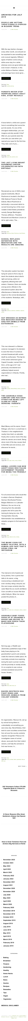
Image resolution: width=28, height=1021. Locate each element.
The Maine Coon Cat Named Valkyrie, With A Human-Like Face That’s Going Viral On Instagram (13, 546)
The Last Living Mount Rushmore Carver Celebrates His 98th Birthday (13, 165)
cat (7, 609)
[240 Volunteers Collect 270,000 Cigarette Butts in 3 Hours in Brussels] (14, 777)
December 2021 (9, 882)
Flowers (6, 964)
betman (19, 388)
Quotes (6, 983)
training (17, 536)
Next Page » (22, 766)
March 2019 (7, 939)
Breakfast (6, 961)
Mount (13, 233)
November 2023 (9, 860)
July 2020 (6, 895)
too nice (14, 536)
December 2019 (9, 911)
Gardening (7, 967)
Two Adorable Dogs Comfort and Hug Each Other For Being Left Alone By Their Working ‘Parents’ (13, 400)
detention (13, 310)
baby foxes (12, 685)
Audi (8, 460)
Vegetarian (7, 999)
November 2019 (9, 914)
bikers (15, 759)
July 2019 (6, 927)
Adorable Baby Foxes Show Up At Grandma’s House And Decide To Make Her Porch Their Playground (13, 619)
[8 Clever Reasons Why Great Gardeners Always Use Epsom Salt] (14, 805)
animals (11, 759)
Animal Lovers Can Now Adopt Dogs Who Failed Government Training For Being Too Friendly (13, 469)
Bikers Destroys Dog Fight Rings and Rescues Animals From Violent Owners (13, 694)
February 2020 (8, 907)
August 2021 (8, 885)
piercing (12, 86)
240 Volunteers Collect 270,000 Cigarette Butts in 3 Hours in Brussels (14, 788)
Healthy (8, 155)
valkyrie (24, 609)
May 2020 (6, 898)
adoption (9, 388)
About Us (14, 1018)
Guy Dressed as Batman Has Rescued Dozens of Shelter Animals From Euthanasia (13, 321)
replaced (22, 310)
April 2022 (7, 869)
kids (10, 156)
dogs (10, 460)
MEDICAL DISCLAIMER (10, 1005)
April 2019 (7, 936)
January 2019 (8, 946)
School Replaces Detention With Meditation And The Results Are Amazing (12, 242)
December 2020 (9, 888)
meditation (18, 310)
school (2, 312)
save (5, 761)
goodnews (23, 388)
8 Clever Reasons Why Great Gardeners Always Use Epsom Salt (14, 816)
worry (17, 156)
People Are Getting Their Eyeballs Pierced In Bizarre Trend (14, 24)
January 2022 (8, 879)
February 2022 (8, 876)
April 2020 (7, 901)
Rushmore (17, 233)
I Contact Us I (15, 1015)
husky (13, 460)
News (8, 84)
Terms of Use (22, 1016)
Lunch (5, 977)
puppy (2, 390)
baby (8, 685)
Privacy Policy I (6, 1016)
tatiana (21, 609)
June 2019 (7, 930)
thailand (19, 460)
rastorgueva (16, 609)
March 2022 (7, 872)
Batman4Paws (14, 388)
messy (16, 460)
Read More (6, 78)
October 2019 (8, 917)
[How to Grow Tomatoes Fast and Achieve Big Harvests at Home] (14, 833)
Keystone (9, 233)
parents (13, 156)
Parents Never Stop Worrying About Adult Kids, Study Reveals (13, 94)
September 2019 (9, 920)
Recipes (6, 986)
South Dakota (22, 233)
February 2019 (8, 942)
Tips (5, 993)
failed (11, 536)
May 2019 (6, 933)
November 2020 (9, 891)
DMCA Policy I (15, 1016)
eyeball (8, 86)
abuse (8, 759)
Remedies (7, 989)
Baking (6, 957)
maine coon (11, 609)
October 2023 (8, 863)
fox (15, 685)
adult (8, 156)
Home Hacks (8, 973)
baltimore (9, 310)
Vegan (5, 996)
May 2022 (6, 866)
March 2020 (7, 904)
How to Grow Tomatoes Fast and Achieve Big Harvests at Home (14, 843)
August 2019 (8, 923)
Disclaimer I (23, 1015)
